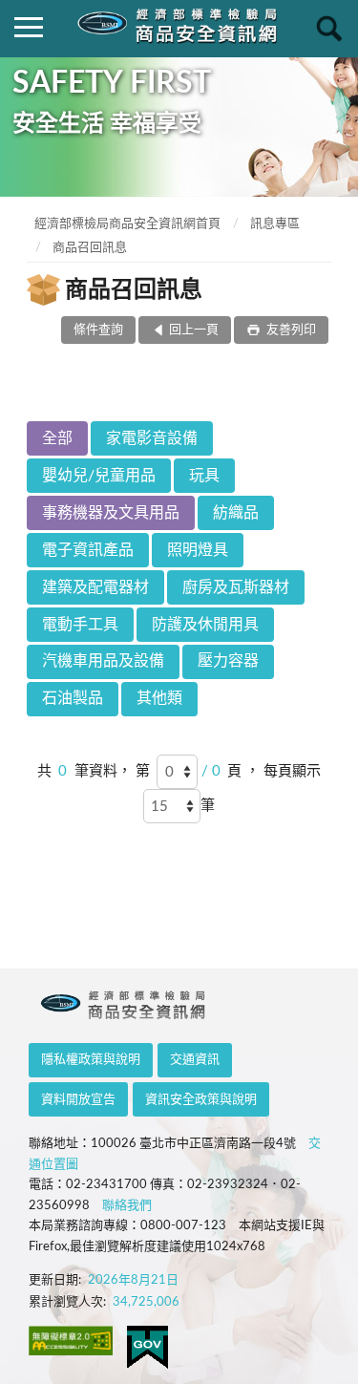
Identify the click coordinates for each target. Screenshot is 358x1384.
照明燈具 (197, 550)
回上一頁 (194, 330)
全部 (57, 438)
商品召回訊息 (90, 248)
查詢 (329, 28)
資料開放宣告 (78, 1100)
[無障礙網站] (71, 1340)
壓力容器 (228, 661)
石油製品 (72, 698)
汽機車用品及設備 (103, 661)
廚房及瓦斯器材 (235, 587)
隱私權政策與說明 (90, 1060)
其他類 (159, 698)
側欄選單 (28, 28)
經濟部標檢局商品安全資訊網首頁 (127, 224)
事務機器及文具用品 (110, 513)
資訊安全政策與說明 (201, 1100)
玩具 (204, 475)
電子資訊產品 (88, 550)
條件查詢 (98, 330)
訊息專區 (275, 224)
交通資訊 (195, 1060)
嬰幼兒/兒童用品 (99, 475)
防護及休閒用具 (205, 624)
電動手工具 (80, 624)
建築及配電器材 (95, 587)
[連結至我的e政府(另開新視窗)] (147, 1347)
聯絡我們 (127, 1206)
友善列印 (289, 330)
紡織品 (236, 513)
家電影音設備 (152, 438)
